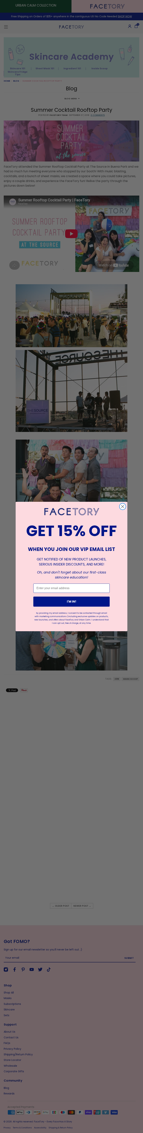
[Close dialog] (122, 506)
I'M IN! (71, 601)
